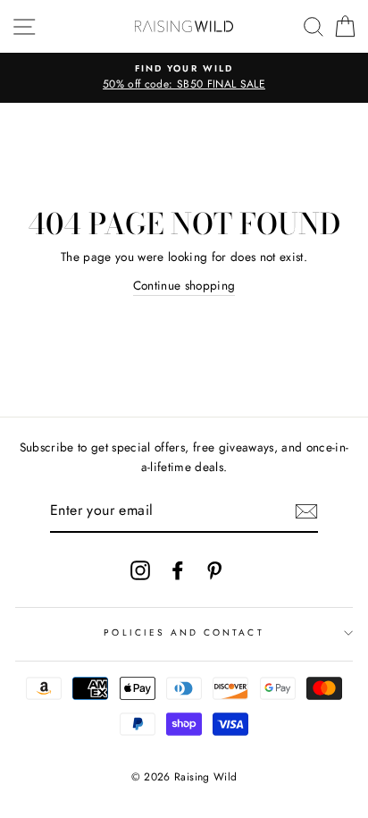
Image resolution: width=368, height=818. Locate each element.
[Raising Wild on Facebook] (178, 570)
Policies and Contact (183, 632)
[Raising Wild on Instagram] (140, 570)
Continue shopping (184, 285)
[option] (184, 78)
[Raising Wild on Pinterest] (214, 570)
